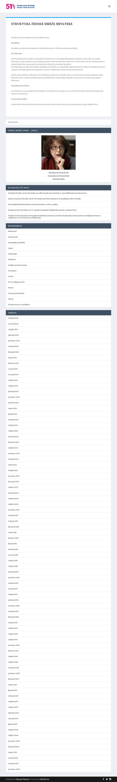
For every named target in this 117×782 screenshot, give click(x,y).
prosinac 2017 (13, 510)
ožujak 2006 (13, 730)
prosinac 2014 (14, 606)
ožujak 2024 (13, 425)
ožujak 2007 (13, 702)
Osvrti (10, 276)
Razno (10, 288)
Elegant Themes (22, 779)
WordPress (44, 779)
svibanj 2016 (13, 549)
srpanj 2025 (13, 369)
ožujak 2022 (13, 470)
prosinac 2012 (14, 645)
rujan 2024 (12, 408)
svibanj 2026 (13, 318)
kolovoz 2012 (13, 651)
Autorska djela (59, 179)
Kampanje (12, 254)
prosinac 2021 (14, 476)
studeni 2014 (13, 611)
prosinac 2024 (14, 397)
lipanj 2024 (12, 414)
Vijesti (10, 299)
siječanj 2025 (13, 391)
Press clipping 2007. (16, 282)
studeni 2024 (13, 403)
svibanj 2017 (13, 521)
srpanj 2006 (13, 718)
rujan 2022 (12, 465)
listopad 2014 (13, 617)
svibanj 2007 (13, 696)
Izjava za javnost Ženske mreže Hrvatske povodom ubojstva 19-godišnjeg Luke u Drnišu (44, 199)
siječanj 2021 (13, 493)
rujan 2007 (12, 685)
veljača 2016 (13, 566)
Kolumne (12, 259)
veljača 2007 (13, 707)
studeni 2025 (13, 346)
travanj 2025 (13, 374)
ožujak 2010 (13, 656)
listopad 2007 (13, 679)
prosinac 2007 (14, 673)
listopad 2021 (13, 482)
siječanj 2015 (13, 600)
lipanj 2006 (12, 724)
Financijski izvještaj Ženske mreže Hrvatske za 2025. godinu (33, 204)
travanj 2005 (13, 764)
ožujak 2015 (13, 594)
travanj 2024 (13, 420)
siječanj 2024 (13, 437)
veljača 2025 (13, 386)
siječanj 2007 (13, 713)
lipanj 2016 (12, 544)
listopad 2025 (13, 352)
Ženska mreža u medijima (19, 305)
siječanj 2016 (13, 572)
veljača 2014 (13, 634)
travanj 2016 (13, 555)
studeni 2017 (13, 515)
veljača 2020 (13, 504)
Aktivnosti (12, 231)
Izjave (10, 248)
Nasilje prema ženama (17, 265)
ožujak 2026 (13, 329)
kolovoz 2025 (13, 363)
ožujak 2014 (13, 628)
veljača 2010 (13, 662)
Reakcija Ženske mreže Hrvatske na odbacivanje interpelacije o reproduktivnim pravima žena (47, 193)
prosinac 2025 (14, 341)
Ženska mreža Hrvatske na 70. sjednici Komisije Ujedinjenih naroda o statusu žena (42, 210)
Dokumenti (12, 237)
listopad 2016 (13, 527)
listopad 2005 (13, 747)
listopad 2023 (13, 442)
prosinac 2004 (14, 769)
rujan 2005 (12, 752)
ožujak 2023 (13, 448)
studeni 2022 (13, 459)
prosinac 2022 (14, 453)
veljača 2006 (13, 735)
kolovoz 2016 (13, 538)
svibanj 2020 (13, 499)
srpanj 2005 (13, 758)
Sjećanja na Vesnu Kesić (58, 173)
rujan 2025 (12, 358)
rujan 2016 (12, 532)
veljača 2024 (13, 431)
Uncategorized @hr (16, 293)
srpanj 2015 (13, 589)
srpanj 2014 (13, 623)
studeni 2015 (13, 583)
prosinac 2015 (14, 578)
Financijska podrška (16, 243)
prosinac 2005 (14, 741)
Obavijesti (12, 271)
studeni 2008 (13, 668)
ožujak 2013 (13, 640)
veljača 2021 (13, 487)
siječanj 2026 (13, 335)
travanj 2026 (13, 324)
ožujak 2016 (13, 561)
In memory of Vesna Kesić (58, 176)
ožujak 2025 (13, 380)
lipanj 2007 (12, 690)
